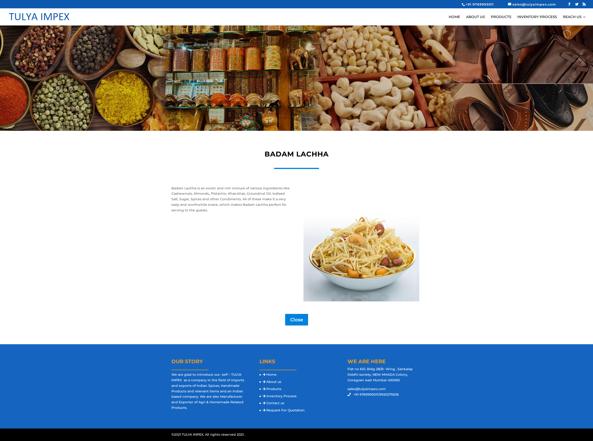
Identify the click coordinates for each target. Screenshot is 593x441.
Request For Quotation (285, 410)
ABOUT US (475, 17)
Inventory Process (281, 396)
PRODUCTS (501, 17)
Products (273, 389)
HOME (454, 17)
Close (296, 319)
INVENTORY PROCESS (537, 17)
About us (273, 382)
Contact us (275, 403)
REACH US (572, 17)
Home (271, 374)
